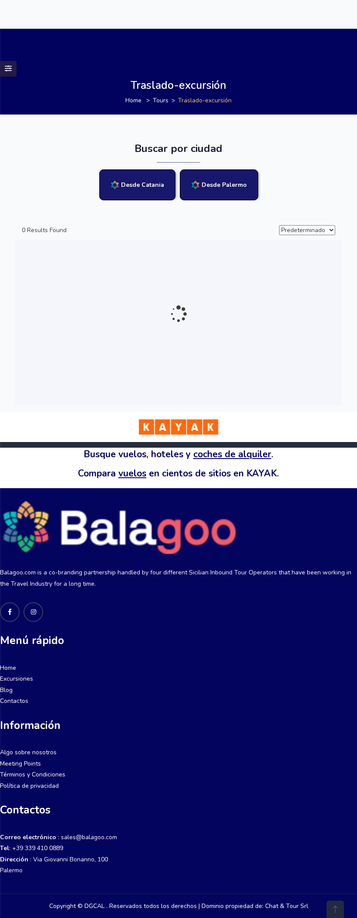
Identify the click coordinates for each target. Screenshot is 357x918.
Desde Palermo (223, 185)
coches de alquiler (232, 454)
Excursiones (16, 679)
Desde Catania (141, 185)
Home (133, 100)
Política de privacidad (29, 786)
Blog (6, 690)
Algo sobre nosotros (28, 752)
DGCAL (93, 906)
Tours (160, 100)
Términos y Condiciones (32, 774)
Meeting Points (20, 763)
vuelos (132, 473)
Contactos (14, 701)
